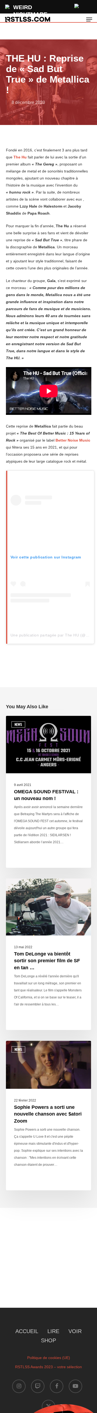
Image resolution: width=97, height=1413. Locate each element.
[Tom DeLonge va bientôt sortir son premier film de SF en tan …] (48, 954)
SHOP (48, 1340)
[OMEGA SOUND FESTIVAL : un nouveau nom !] (48, 792)
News (18, 724)
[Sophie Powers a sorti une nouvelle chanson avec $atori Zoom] (48, 1115)
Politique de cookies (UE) (48, 1358)
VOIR (75, 1331)
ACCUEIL (26, 1331)
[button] (89, 19)
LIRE (53, 1331)
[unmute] (76, 5)
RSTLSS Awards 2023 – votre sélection (48, 1367)
